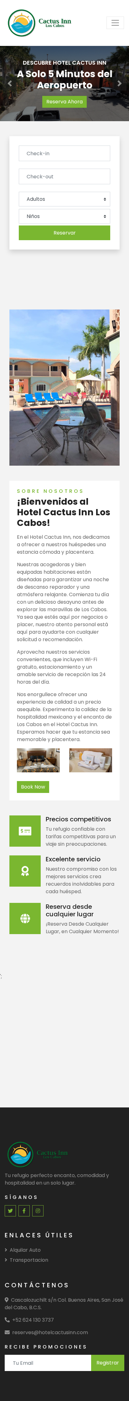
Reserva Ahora (64, 101)
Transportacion (29, 1260)
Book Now (33, 786)
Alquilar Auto (25, 1250)
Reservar (65, 232)
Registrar (107, 1362)
